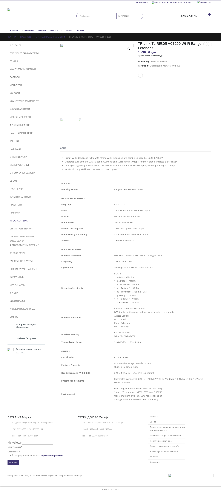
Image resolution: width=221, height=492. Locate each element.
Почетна (13, 30)
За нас (69, 30)
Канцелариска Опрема (22, 308)
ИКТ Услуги (56, 30)
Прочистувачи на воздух (24, 269)
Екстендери (156, 65)
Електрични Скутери (21, 261)
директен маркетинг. (52, 455)
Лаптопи (15, 77)
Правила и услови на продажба (164, 446)
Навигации (16, 148)
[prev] (205, 44)
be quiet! (14, 180)
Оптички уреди (18, 156)
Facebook (140, 75)
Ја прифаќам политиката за (39, 455)
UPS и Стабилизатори (22, 228)
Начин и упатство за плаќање (164, 451)
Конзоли (15, 93)
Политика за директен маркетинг (165, 435)
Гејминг (42, 30)
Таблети (14, 140)
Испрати (13, 462)
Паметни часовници (21, 133)
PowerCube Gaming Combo (24, 53)
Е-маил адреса (15, 447)
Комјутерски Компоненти (24, 101)
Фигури (14, 292)
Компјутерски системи (23, 69)
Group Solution (89, 475)
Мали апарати (18, 284)
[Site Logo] (26, 15)
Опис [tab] (63, 148)
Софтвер (14, 316)
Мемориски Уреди (20, 164)
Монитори (16, 85)
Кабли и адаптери (20, 109)
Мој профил (142, 2)
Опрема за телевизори (22, 172)
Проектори (16, 204)
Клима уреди (17, 276)
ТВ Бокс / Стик (17, 253)
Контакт (81, 30)
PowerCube (28, 30)
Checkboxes (14, 451)
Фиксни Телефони (20, 125)
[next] (210, 44)
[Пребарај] (139, 16)
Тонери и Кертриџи (20, 196)
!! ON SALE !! (15, 45)
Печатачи (15, 212)
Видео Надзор (17, 300)
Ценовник (155, 462)
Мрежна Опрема (171, 65)
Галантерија (16, 188)
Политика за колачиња (161, 441)
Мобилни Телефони (21, 117)
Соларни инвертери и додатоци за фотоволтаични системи (24, 240)
